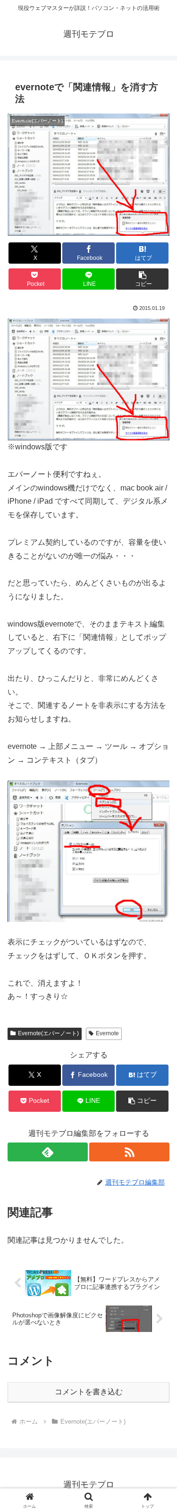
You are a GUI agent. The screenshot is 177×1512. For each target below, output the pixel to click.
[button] (142, 279)
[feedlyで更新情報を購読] (48, 1152)
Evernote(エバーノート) (48, 1033)
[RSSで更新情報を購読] (129, 1152)
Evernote (107, 1033)
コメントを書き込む (89, 1392)
